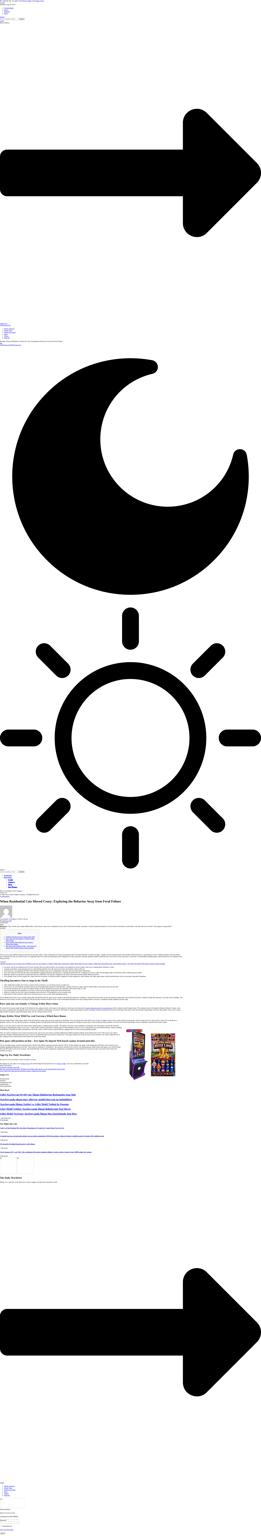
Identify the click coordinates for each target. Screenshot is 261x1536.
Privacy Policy (27, 1)
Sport (6, 13)
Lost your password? (6, 1529)
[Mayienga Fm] (10, 345)
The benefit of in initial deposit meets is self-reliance (17, 1144)
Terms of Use (39, 1)
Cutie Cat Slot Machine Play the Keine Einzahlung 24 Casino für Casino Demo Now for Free (32, 1128)
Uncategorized (8, 8)
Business (7, 12)
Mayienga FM (7, 921)
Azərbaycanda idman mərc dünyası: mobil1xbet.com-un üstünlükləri (36, 1099)
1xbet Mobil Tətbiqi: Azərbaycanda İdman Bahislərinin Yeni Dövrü (35, 1109)
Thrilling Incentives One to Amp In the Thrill (20, 937)
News (6, 10)
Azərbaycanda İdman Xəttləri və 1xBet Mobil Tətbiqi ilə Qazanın (34, 1104)
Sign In (19, 891)
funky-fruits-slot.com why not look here (99, 1008)
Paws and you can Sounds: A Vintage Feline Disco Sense (47, 964)
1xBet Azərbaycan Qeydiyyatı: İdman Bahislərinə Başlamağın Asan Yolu (38, 1094)
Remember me (7, 1526)
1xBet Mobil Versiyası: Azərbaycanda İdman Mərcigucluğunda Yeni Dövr (38, 1113)
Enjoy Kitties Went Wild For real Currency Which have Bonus (86, 964)
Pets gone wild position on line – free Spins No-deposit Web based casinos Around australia (21, 947)
